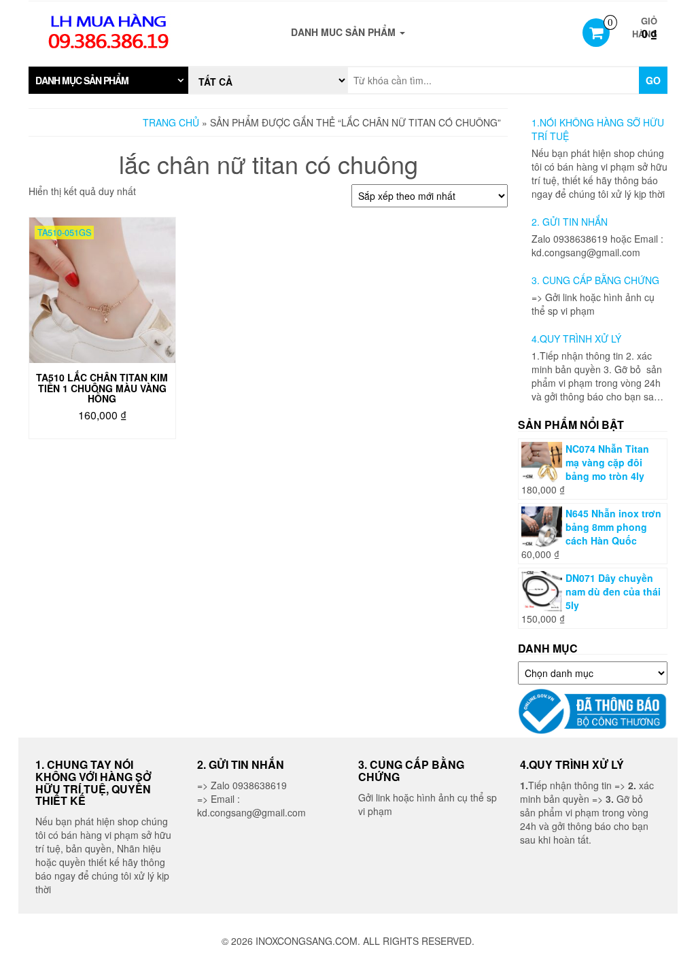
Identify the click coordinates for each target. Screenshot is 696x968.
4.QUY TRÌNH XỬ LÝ (576, 338)
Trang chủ (171, 122)
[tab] (108, 80)
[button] (108, 80)
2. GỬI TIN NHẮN (570, 221)
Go (653, 80)
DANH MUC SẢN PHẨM (344, 32)
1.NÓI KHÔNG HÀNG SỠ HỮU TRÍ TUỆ (598, 129)
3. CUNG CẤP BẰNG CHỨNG (595, 280)
